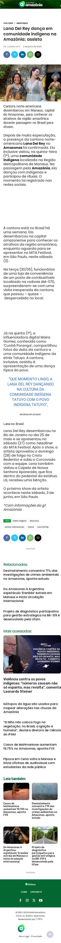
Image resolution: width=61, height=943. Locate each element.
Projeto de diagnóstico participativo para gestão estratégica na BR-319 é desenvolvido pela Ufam (31, 615)
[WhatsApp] (30, 54)
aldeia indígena (19, 521)
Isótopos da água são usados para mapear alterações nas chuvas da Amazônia (30, 708)
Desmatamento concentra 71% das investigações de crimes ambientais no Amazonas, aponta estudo (31, 574)
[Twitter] (14, 54)
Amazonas (22, 23)
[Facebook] (6, 54)
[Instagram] (27, 900)
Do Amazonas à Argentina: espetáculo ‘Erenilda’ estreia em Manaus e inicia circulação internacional (27, 595)
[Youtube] (40, 900)
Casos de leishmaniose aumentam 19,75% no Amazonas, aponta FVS (30, 746)
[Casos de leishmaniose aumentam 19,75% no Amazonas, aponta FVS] (16, 791)
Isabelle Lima (13, 47)
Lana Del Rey (42, 527)
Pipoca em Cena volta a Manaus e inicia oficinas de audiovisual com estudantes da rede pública (29, 763)
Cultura (8, 23)
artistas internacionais (14, 527)
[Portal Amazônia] (30, 4)
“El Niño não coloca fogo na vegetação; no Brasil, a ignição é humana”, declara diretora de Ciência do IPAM (32, 728)
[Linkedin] (22, 54)
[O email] (38, 54)
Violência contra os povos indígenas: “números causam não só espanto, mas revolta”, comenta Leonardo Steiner (32, 685)
